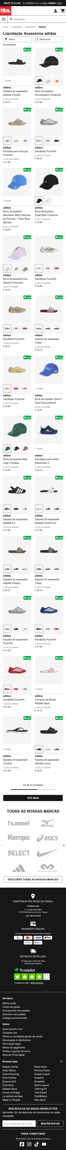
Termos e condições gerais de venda (22, 1036)
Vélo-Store (40, 1100)
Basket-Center (10, 1066)
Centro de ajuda (11, 1007)
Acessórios (30, 26)
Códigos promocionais (14, 1018)
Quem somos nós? (12, 1029)
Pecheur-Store (42, 1070)
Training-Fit (40, 1089)
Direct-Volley (9, 1077)
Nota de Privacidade (13, 1055)
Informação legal (11, 1043)
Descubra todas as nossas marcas (33, 879)
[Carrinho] (62, 10)
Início (5, 26)
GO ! (60, 3)
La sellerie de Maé (12, 1096)
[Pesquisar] (11, 19)
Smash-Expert (42, 1074)
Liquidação (16, 26)
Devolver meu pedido (14, 1014)
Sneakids (39, 1081)
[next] (64, 845)
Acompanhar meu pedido (16, 1010)
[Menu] (3, 19)
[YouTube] (44, 1145)
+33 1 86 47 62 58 (33, 915)
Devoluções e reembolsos (16, 1040)
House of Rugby (11, 1092)
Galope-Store (9, 1089)
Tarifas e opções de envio (16, 1051)
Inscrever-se (50, 1123)
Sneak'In (39, 1077)
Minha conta (9, 1003)
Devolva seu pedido (33, 963)
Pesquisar (19, 19)
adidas (7, 87)
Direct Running (10, 1074)
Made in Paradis (11, 1100)
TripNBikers (40, 1096)
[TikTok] (36, 1145)
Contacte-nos (33, 906)
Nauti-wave (40, 1066)
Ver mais (33, 798)
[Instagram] (29, 1145)
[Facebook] (21, 1145)
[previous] (2, 845)
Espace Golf (9, 1081)
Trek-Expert (40, 1092)
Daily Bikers (9, 1070)
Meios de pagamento (13, 1047)
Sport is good (41, 1085)
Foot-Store (8, 1085)
